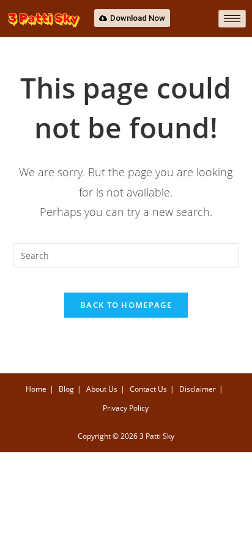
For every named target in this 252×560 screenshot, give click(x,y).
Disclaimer (197, 389)
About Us (101, 389)
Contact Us (148, 389)
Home (36, 389)
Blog (66, 389)
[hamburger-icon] (232, 19)
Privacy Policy (126, 408)
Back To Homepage (126, 304)
